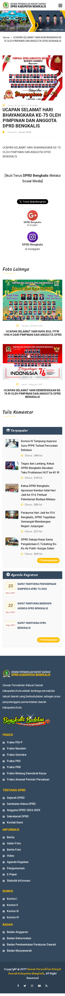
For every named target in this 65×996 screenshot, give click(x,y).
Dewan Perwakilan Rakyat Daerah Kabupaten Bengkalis (34, 971)
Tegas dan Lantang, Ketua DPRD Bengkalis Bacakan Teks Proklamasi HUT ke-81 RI (40, 468)
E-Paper (12, 874)
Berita (10, 837)
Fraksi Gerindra (16, 754)
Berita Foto (14, 849)
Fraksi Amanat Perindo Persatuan (28, 779)
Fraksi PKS (14, 761)
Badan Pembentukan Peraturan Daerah (31, 944)
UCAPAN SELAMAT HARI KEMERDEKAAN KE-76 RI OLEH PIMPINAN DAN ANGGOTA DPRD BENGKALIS (32, 393)
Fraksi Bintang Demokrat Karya (26, 773)
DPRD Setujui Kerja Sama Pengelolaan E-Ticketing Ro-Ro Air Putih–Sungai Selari (39, 544)
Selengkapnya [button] (49, 560)
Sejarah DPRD (16, 797)
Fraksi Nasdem (16, 748)
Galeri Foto (14, 843)
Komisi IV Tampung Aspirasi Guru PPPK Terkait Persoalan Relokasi (39, 445)
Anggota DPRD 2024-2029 (23, 810)
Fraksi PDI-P (15, 742)
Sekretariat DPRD (18, 816)
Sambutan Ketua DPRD (21, 804)
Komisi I (12, 898)
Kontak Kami (15, 822)
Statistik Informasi (18, 880)
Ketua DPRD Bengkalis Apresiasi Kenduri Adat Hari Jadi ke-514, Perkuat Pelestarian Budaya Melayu (38, 492)
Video (10, 855)
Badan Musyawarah (19, 950)
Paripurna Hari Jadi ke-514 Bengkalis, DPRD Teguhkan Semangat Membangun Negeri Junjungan (38, 519)
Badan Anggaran (17, 932)
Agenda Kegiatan (18, 862)
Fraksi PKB (14, 767)
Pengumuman (16, 868)
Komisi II (12, 905)
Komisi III (13, 911)
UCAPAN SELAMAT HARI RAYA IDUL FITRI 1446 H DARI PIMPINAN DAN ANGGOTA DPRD (32, 333)
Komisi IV (13, 917)
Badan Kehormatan (19, 938)
